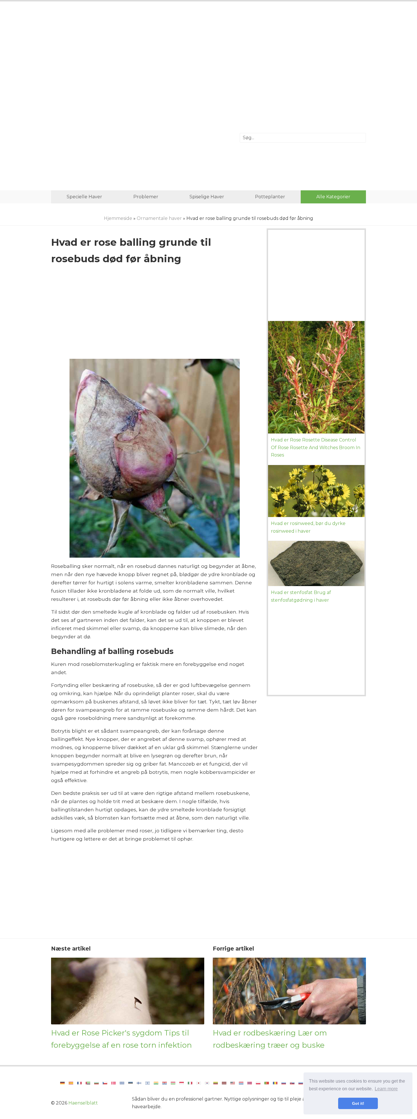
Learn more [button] (386, 1088)
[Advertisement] (208, 52)
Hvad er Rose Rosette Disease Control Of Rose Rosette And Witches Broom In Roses (315, 447)
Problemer (145, 196)
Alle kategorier (333, 196)
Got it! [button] (358, 1103)
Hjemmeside (118, 218)
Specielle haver (84, 196)
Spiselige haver (206, 196)
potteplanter (270, 196)
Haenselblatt (83, 1103)
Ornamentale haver (159, 218)
